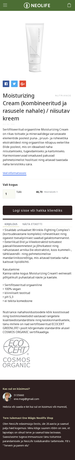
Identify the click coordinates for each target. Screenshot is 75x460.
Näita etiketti (32, 224)
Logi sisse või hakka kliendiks (37, 210)
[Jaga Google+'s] (22, 83)
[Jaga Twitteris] (14, 83)
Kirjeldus (11, 224)
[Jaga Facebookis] (6, 83)
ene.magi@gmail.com (26, 399)
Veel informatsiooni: (14, 173)
